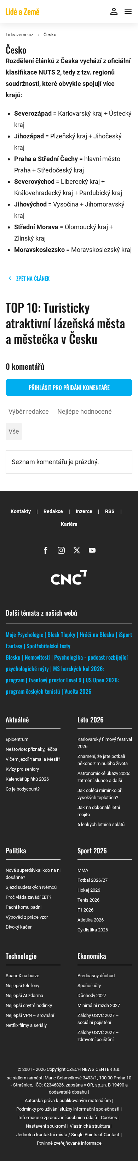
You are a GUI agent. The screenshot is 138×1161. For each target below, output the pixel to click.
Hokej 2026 (88, 890)
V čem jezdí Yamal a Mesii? (33, 759)
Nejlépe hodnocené (84, 411)
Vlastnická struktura (90, 1126)
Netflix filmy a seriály (26, 1025)
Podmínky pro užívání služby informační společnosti (67, 1109)
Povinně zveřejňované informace (69, 1143)
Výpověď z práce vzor (27, 917)
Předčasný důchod (96, 975)
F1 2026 (85, 910)
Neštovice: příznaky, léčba (31, 749)
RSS (110, 511)
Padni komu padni (23, 907)
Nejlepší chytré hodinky (29, 1005)
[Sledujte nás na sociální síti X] (76, 550)
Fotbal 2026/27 (92, 880)
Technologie (21, 956)
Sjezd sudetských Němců (31, 887)
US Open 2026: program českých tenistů (62, 685)
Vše (13, 431)
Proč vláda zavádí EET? (28, 897)
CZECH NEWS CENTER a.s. (93, 1069)
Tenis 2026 (88, 900)
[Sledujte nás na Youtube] (92, 550)
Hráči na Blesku (97, 634)
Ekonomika (91, 956)
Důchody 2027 (91, 995)
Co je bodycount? (23, 789)
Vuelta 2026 (77, 691)
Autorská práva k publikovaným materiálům (68, 1100)
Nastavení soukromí (46, 1126)
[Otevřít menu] (128, 11)
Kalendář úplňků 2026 (27, 779)
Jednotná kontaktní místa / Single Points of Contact (67, 1134)
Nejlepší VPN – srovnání (30, 1015)
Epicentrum (17, 739)
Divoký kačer (18, 927)
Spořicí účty (89, 985)
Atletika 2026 (90, 920)
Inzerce (84, 511)
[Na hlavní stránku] (22, 11)
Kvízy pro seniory (22, 769)
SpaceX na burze (22, 975)
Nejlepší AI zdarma (24, 995)
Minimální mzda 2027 (98, 1005)
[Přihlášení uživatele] (114, 11)
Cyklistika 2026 (92, 929)
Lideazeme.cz (19, 34)
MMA (82, 870)
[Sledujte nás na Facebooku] (45, 550)
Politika (16, 850)
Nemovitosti (37, 657)
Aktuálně (17, 719)
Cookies (109, 1117)
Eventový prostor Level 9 (55, 680)
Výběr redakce (28, 411)
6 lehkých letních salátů (101, 824)
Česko (50, 34)
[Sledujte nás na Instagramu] (61, 550)
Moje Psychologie (24, 634)
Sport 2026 (92, 850)
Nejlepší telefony (22, 985)
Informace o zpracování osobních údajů (57, 1117)
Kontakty (21, 511)
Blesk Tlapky (61, 634)
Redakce (53, 511)
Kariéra (69, 524)
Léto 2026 (90, 719)
